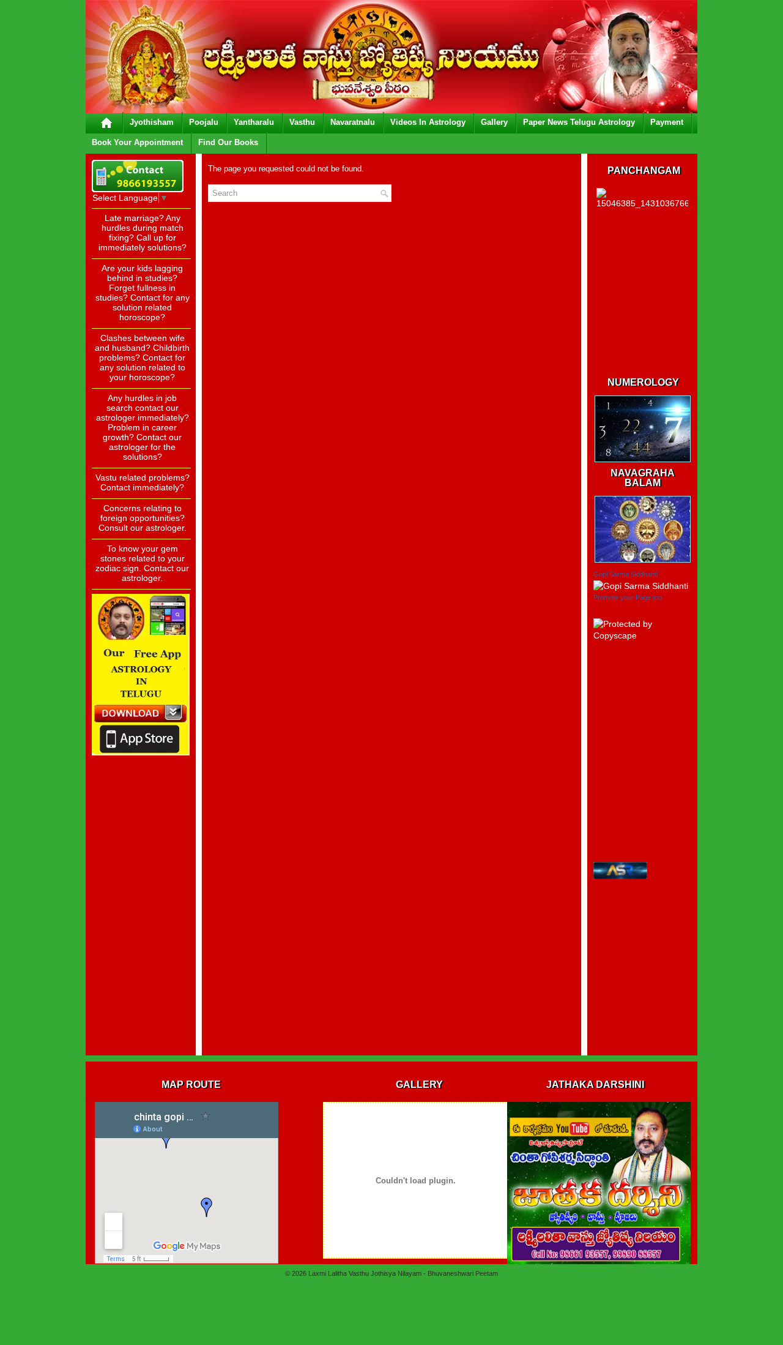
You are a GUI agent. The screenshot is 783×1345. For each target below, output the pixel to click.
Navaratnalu (352, 122)
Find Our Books (228, 142)
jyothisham (152, 122)
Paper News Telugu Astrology (579, 122)
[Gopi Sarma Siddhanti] (640, 586)
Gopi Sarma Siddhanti (625, 574)
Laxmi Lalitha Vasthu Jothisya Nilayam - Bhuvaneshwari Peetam (403, 1273)
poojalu (203, 122)
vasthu (302, 122)
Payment (666, 122)
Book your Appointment (137, 142)
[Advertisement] (141, 865)
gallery (494, 122)
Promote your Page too (627, 597)
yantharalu (254, 122)
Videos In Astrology (428, 122)
